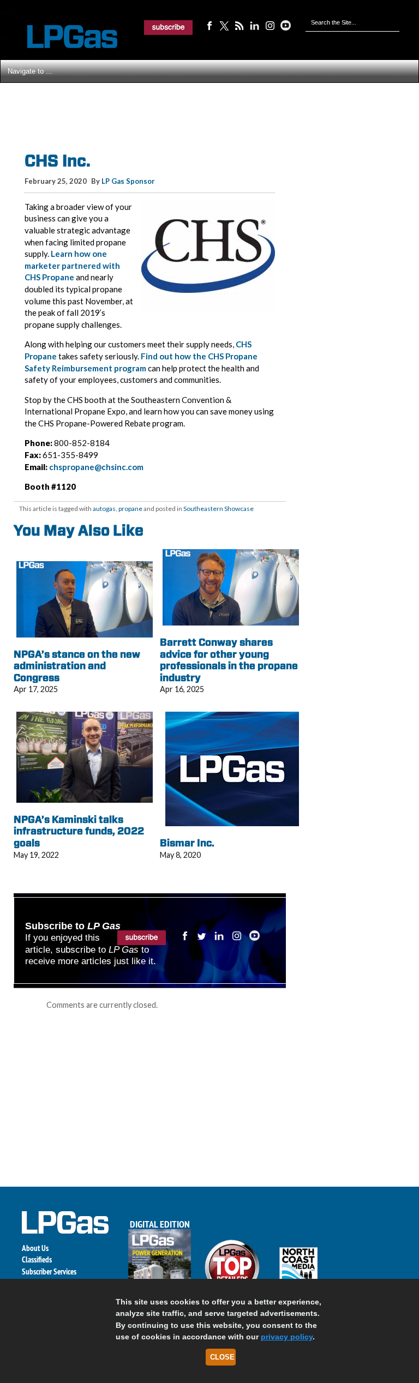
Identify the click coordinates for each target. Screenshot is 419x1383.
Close (222, 1357)
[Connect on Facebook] (209, 25)
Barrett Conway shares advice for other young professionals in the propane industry (229, 659)
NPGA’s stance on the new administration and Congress (77, 665)
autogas (104, 508)
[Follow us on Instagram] (270, 25)
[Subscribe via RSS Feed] (239, 25)
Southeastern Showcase (218, 508)
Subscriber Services (49, 1271)
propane (130, 508)
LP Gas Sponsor (128, 181)
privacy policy (287, 1336)
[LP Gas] (62, 37)
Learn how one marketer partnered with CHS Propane (72, 265)
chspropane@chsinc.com (96, 467)
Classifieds (37, 1259)
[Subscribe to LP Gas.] (168, 27)
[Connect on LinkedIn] (254, 25)
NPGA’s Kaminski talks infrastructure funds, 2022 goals (79, 831)
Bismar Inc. (187, 843)
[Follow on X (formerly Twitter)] (224, 25)
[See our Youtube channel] (285, 25)
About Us (35, 1248)
